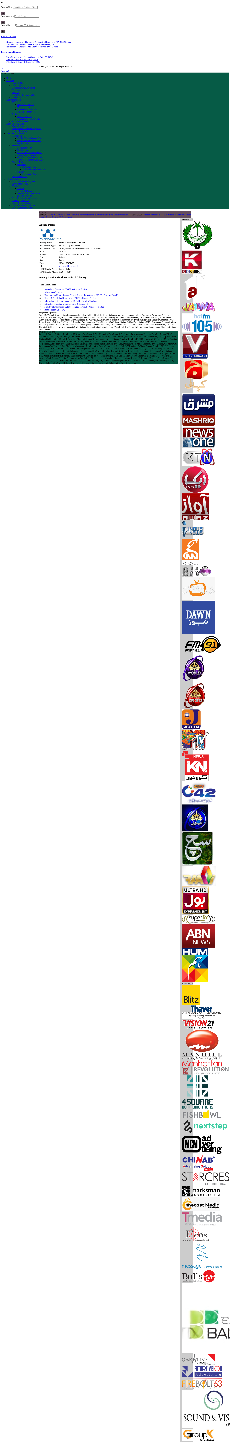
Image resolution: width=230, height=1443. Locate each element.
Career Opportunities (20, 200)
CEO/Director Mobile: (49, 272)
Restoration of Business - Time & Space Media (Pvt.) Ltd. (30, 44)
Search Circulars (8, 25)
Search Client (6, 7)
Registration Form (30, 167)
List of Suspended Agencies (23, 205)
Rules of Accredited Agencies (29, 152)
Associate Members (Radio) (28, 119)
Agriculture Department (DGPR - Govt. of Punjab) (65, 289)
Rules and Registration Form (34, 169)
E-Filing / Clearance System (23, 181)
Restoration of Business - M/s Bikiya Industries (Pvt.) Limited (32, 47)
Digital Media (17, 162)
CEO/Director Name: (49, 269)
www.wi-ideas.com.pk (68, 266)
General (20, 188)
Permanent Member (25, 104)
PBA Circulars (18, 186)
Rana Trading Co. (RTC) (54, 310)
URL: (42, 266)
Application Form (24, 148)
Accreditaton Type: (48, 245)
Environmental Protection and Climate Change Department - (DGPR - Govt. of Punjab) (81, 295)
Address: (43, 254)
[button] (7, 74)
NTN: (42, 251)
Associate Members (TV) (27, 109)
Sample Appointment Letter (28, 155)
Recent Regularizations (21, 203)
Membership (17, 136)
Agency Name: (46, 242)
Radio (14, 114)
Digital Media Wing (20, 184)
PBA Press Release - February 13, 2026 (23, 62)
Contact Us (16, 97)
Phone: (42, 263)
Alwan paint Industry (53, 292)
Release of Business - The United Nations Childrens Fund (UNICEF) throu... (38, 42)
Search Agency (7, 16)
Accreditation (17, 145)
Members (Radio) (24, 116)
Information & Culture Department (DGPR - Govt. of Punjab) (70, 301)
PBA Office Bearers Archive (24, 95)
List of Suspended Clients (22, 208)
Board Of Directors (20, 83)
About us (10, 80)
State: (42, 260)
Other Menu (13, 179)
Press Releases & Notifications (24, 198)
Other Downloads (19, 176)
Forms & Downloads (15, 133)
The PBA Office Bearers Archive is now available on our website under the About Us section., (91, 215)
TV (13, 102)
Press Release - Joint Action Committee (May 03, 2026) (29, 57)
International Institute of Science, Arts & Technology (66, 304)
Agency (20, 172)
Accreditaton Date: (47, 248)
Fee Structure (22, 143)
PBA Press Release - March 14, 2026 (22, 59)
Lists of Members (13, 100)
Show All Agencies (20, 131)
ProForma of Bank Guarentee (29, 157)
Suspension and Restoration (28, 193)
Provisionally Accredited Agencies (26, 128)
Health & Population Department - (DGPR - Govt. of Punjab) (70, 298)
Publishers (21, 164)
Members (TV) (23, 107)
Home (9, 78)
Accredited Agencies (15, 124)
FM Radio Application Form (29, 140)
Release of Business (25, 191)
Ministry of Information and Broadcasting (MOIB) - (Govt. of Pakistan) (74, 307)
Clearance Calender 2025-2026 (30, 160)
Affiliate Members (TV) (27, 112)
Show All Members (20, 121)
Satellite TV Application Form (29, 138)
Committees (17, 85)
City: (42, 257)
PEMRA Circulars (24, 196)
